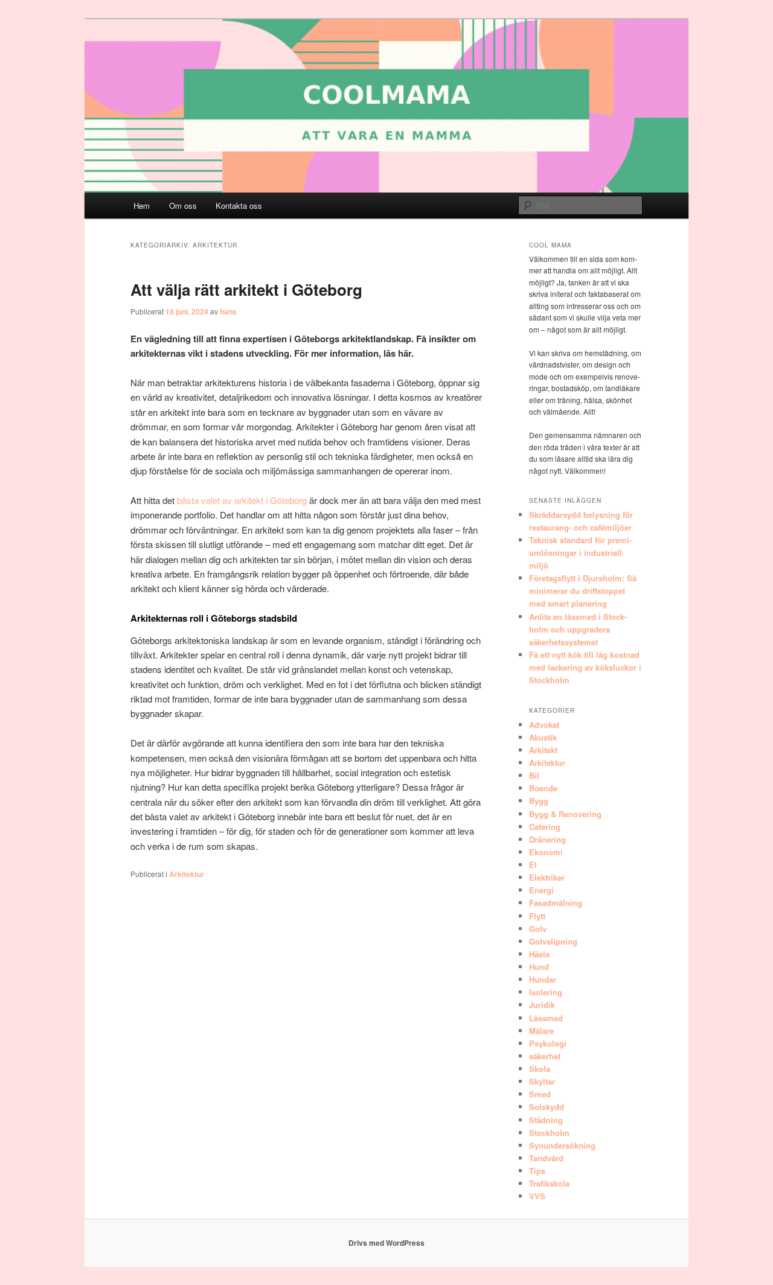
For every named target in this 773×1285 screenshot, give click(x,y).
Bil (534, 775)
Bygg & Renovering (565, 814)
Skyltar (542, 1081)
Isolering (545, 992)
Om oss (183, 205)
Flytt (537, 916)
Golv (538, 928)
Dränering (547, 839)
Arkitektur (186, 874)
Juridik (542, 1004)
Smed (540, 1094)
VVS (537, 1196)
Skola (539, 1068)
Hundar (542, 979)
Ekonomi (546, 852)
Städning (546, 1120)
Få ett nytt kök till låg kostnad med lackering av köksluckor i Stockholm (585, 667)
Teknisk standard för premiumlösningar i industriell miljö (580, 552)
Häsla (539, 954)
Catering (544, 826)
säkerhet (544, 1056)
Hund (539, 966)
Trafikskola (549, 1183)
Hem (141, 205)
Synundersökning (562, 1145)
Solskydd (546, 1106)
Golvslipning (553, 941)
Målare (541, 1030)
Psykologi (547, 1043)
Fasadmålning (555, 902)
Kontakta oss (239, 205)
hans (228, 311)
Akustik (543, 737)
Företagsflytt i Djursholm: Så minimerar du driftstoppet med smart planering (583, 590)
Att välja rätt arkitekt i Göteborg (246, 289)
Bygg (538, 800)
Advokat (544, 724)
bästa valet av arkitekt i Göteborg (242, 500)
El (533, 864)
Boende (543, 788)
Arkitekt (543, 750)
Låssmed (546, 1018)
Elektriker (547, 877)
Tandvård (546, 1158)
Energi (541, 890)
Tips (537, 1170)
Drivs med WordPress (386, 1242)
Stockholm (549, 1132)
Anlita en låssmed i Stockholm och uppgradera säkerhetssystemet (578, 629)
